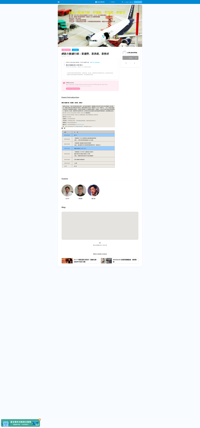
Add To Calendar (95, 62)
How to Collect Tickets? (73, 88)
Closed (130, 58)
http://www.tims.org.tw (79, 124)
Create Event (138, 2)
